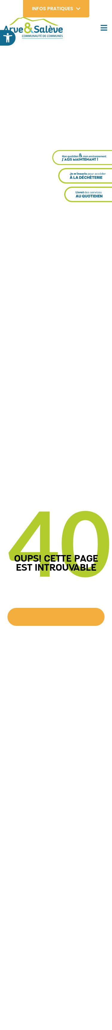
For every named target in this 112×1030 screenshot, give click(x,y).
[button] (8, 38)
